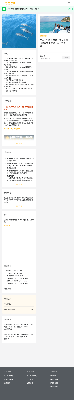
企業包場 (30, 383)
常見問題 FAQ (54, 379)
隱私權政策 (54, 386)
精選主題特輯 (9, 379)
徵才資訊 (30, 379)
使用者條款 (54, 383)
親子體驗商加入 (32, 376)
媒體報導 (7, 383)
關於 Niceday (8, 376)
